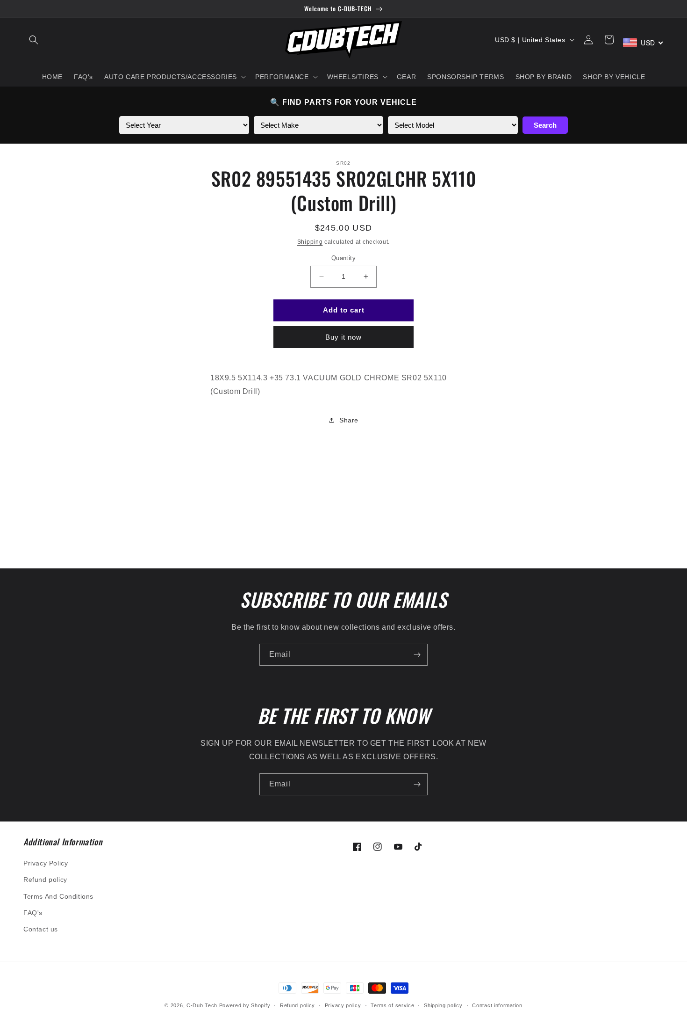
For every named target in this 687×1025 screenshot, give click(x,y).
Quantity (343, 258)
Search (545, 125)
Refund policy (45, 879)
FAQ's (33, 912)
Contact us (40, 929)
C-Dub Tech (201, 1005)
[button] (33, 39)
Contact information (497, 1005)
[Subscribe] (417, 655)
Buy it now (343, 337)
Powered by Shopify (245, 1005)
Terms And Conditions (58, 896)
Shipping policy (443, 1005)
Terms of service (392, 1005)
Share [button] (348, 420)
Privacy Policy (45, 863)
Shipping (310, 242)
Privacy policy (343, 1005)
